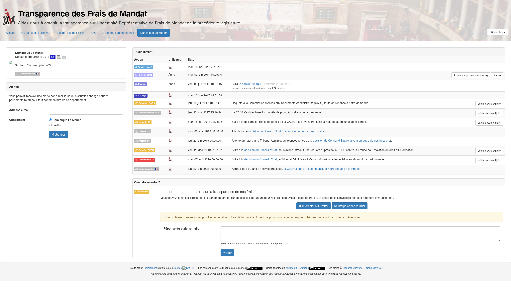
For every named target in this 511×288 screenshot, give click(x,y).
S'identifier (497, 32)
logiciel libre (150, 267)
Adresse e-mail (19, 110)
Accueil (10, 33)
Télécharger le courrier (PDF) (472, 75)
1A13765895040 (250, 84)
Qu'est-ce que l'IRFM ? (36, 33)
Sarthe (56, 125)
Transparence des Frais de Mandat (82, 13)
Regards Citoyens (352, 267)
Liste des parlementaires (118, 33)
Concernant (17, 120)
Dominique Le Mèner (153, 33)
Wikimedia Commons (297, 267)
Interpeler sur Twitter (314, 206)
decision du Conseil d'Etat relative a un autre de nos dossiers (287, 131)
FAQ (93, 33)
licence (178, 267)
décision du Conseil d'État (260, 150)
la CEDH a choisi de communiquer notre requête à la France (322, 169)
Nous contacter (374, 267)
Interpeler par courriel (351, 206)
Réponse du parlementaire (181, 228)
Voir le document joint (489, 103)
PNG (498, 75)
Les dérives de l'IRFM (70, 33)
